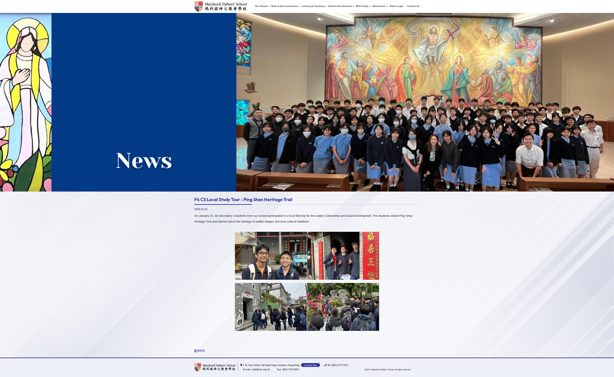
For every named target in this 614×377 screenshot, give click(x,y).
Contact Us (413, 6)
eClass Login (396, 6)
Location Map (310, 365)
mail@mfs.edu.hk (261, 369)
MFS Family (362, 6)
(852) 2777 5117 (340, 365)
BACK (201, 350)
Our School (261, 6)
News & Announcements (284, 6)
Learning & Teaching (313, 6)
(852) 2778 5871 (290, 369)
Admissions (378, 6)
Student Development (340, 6)
